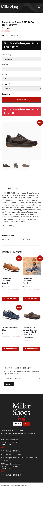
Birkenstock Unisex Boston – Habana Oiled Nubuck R (30, 331)
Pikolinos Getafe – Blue (10, 329)
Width (4, 74)
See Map (4, 447)
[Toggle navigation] (39, 7)
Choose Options (10, 299)
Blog (26, 424)
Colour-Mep (6, 55)
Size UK (5, 65)
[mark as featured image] (6, 165)
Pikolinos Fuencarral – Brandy (7, 281)
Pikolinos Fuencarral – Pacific (28, 281)
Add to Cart (21, 100)
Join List (9, 384)
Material (5, 84)
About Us (17, 424)
